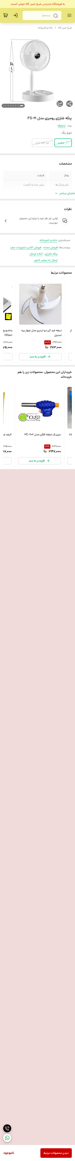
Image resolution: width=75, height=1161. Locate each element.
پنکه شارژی (51, 254)
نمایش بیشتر (67, 193)
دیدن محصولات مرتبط (56, 1153)
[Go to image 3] (15, 105)
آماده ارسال (36, 254)
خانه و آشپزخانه (45, 27)
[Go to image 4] (13, 105)
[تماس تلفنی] (7, 1128)
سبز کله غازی (42, 143)
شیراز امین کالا (65, 27)
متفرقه (61, 126)
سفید (61, 143)
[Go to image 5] (10, 105)
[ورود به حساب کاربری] (16, 15)
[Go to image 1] (21, 105)
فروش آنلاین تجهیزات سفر (26, 247)
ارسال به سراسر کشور (46, 260)
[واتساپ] (7, 1138)
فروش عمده (51, 247)
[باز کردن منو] (68, 15)
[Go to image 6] (8, 105)
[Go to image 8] (3, 105)
